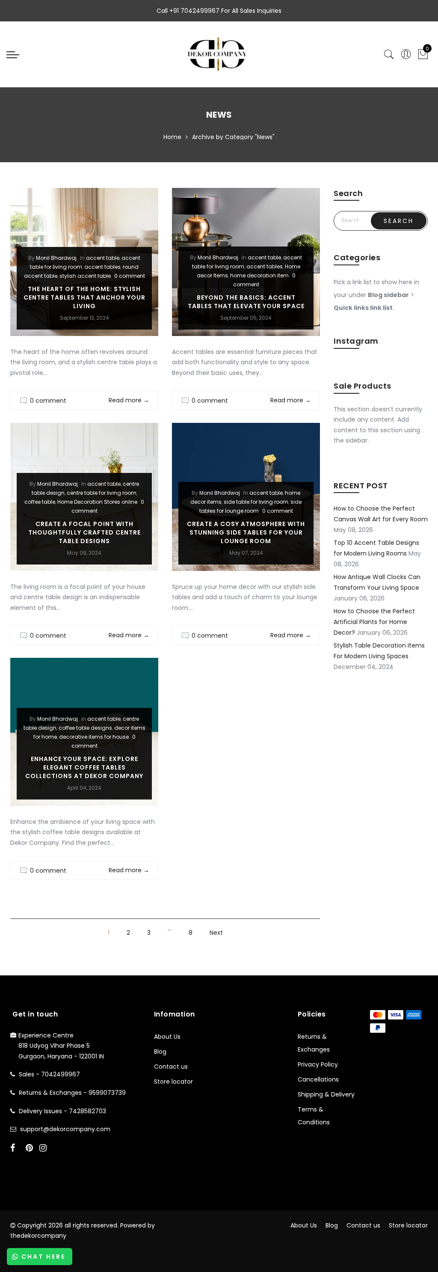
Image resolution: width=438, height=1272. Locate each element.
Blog (160, 1051)
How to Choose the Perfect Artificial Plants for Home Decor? (374, 622)
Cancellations (318, 1079)
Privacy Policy (318, 1064)
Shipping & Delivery (326, 1094)
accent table (102, 258)
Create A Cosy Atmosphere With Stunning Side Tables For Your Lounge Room (246, 532)
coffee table (39, 501)
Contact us (171, 1066)
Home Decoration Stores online (97, 501)
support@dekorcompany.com (65, 1129)
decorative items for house (94, 736)
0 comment (129, 275)
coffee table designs (85, 727)
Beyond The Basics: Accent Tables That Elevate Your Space (246, 301)
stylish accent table (85, 275)
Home (172, 137)
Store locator (173, 1081)
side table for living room (256, 501)
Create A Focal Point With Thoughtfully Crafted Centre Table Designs (84, 532)
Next (216, 932)
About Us (167, 1036)
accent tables (102, 266)
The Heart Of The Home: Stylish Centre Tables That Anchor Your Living (84, 297)
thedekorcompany (38, 1235)
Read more (129, 400)
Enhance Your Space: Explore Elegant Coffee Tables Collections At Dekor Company (84, 767)
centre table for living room (101, 492)
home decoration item (259, 275)
